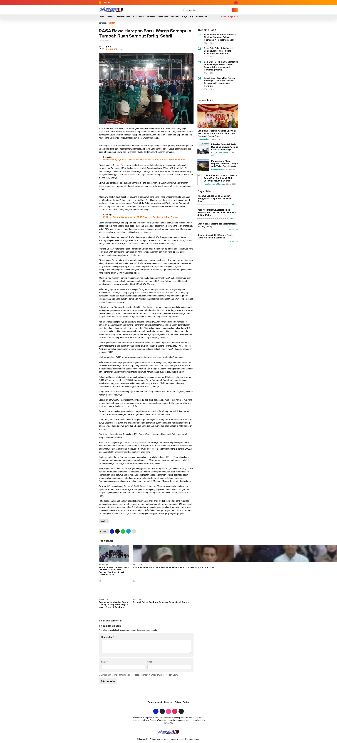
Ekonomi (175, 17)
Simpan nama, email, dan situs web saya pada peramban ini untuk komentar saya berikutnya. (139, 675)
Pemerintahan (123, 17)
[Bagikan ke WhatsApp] (123, 531)
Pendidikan (201, 17)
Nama (104, 662)
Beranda (102, 23)
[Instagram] (221, 2)
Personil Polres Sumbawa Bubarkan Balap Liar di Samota (161, 602)
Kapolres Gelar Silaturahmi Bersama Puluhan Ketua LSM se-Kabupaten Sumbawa (173, 567)
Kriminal (151, 17)
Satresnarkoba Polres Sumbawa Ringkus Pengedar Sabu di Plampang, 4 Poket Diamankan (220, 37)
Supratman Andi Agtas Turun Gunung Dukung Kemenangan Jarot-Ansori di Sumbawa (113, 604)
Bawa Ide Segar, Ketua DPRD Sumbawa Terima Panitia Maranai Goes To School (144, 159)
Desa (213, 153)
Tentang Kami (155, 702)
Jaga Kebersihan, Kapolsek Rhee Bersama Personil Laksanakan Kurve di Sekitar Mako (216, 212)
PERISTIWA (138, 17)
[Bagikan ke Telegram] (128, 531)
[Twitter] (217, 2)
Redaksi (168, 702)
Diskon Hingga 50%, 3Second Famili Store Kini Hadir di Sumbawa (214, 236)
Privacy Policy (182, 702)
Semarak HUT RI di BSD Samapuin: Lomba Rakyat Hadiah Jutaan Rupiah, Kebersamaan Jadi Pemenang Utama (221, 66)
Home (101, 17)
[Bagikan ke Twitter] (117, 531)
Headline (104, 521)
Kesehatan (163, 17)
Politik (110, 17)
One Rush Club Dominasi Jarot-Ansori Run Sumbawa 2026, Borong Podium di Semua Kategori (220, 178)
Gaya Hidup (187, 17)
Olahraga (221, 184)
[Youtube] (225, 2)
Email (150, 662)
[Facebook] (213, 2)
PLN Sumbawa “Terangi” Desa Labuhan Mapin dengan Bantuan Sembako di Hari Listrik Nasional (114, 571)
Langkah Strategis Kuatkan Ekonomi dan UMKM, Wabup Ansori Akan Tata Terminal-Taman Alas (216, 133)
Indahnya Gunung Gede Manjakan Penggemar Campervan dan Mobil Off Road (216, 198)
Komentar (107, 637)
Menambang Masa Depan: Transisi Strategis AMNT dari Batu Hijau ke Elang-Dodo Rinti (224, 164)
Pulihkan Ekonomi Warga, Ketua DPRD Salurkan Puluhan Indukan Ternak (140, 217)
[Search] (235, 10)
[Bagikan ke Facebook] (112, 531)
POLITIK (111, 23)
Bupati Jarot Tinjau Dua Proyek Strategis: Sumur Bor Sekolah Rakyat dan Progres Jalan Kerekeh (219, 82)
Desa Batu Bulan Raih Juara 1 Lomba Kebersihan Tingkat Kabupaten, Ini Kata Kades (218, 51)
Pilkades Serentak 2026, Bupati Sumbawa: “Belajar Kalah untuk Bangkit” (224, 147)
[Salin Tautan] (134, 531)
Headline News (217, 169)
